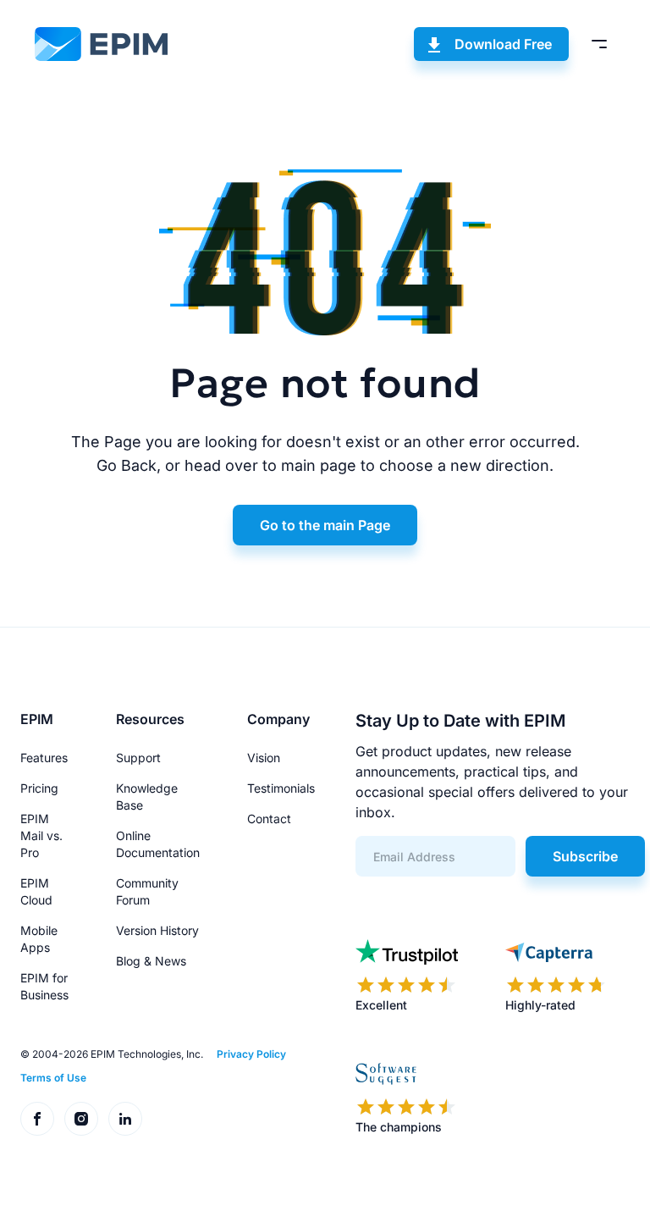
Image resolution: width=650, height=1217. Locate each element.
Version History (157, 930)
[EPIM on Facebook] (37, 1119)
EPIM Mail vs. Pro (41, 835)
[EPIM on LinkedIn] (125, 1119)
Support (138, 757)
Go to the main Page (325, 525)
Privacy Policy (251, 1054)
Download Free (503, 44)
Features (44, 757)
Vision (263, 757)
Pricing (39, 788)
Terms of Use (53, 1077)
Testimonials (281, 788)
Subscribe (585, 856)
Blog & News (151, 961)
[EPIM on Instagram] (81, 1119)
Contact (269, 818)
